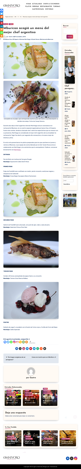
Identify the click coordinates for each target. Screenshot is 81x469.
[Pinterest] (1, 23)
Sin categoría (48, 438)
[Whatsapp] (11, 342)
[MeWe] (1, 26)
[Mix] (1, 29)
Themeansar (53, 466)
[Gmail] (17, 342)
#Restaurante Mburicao (46, 39)
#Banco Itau (8, 39)
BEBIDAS (35, 6)
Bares (5, 24)
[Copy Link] (20, 342)
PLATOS (28, 6)
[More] (26, 342)
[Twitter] (8, 342)
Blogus (45, 466)
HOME (28, 4)
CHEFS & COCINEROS (51, 4)
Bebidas (28, 436)
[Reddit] (1, 16)
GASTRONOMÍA (38, 9)
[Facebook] (5, 342)
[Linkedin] (1, 20)
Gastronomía (11, 395)
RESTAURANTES (46, 6)
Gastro (11, 36)
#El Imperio (15, 39)
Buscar (66, 26)
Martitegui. (17, 150)
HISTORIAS (49, 9)
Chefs (11, 24)
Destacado (10, 393)
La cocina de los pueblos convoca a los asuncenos (67, 443)
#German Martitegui (25, 39)
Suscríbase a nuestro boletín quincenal (69, 176)
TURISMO (56, 6)
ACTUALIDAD (37, 4)
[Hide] (0, 39)
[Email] (23, 342)
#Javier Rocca (35, 39)
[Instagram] (14, 342)
